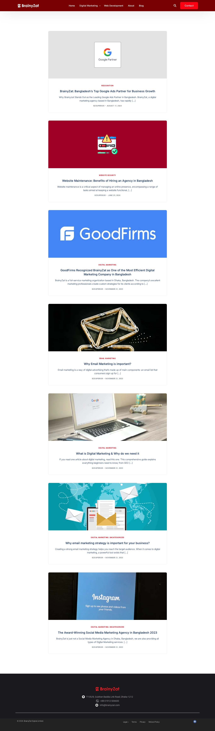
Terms (134, 722)
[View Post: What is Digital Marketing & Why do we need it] (107, 417)
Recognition (107, 86)
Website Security (107, 175)
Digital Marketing (107, 265)
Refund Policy (154, 722)
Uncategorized (117, 537)
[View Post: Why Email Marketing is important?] (107, 327)
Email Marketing (107, 358)
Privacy (142, 722)
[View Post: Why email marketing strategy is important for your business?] (107, 506)
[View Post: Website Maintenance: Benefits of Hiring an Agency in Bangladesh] (107, 144)
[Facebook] (194, 721)
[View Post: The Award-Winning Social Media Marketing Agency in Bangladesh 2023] (107, 596)
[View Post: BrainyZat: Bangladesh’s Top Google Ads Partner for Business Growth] (107, 54)
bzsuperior (98, 106)
